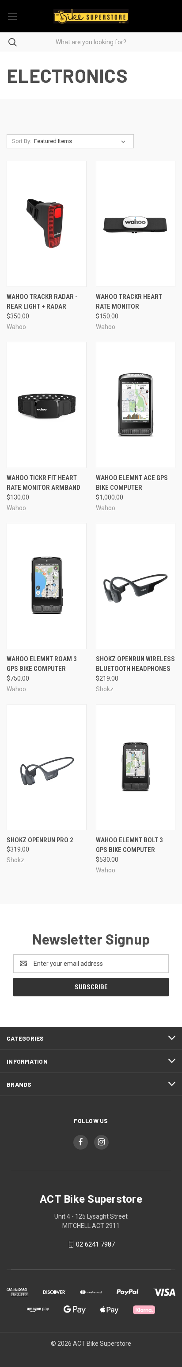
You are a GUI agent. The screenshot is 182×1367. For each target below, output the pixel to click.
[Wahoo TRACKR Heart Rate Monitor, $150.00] (136, 224)
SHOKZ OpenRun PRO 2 (40, 840)
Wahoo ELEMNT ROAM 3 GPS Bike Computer (42, 664)
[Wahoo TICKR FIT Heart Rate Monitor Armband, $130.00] (46, 405)
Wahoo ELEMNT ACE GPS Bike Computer (132, 483)
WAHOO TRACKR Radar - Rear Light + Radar (42, 302)
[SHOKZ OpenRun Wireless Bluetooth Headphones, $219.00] (136, 586)
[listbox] (81, 141)
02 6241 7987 (95, 1244)
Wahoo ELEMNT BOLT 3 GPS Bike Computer (129, 845)
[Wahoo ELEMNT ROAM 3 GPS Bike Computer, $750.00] (46, 586)
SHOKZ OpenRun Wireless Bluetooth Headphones (135, 664)
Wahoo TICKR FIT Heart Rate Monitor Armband (43, 483)
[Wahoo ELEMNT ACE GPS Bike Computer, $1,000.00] (136, 405)
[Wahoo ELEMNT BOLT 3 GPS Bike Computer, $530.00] (136, 767)
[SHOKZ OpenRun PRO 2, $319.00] (46, 767)
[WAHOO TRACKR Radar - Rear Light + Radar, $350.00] (46, 224)
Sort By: (21, 141)
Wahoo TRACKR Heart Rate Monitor (129, 302)
